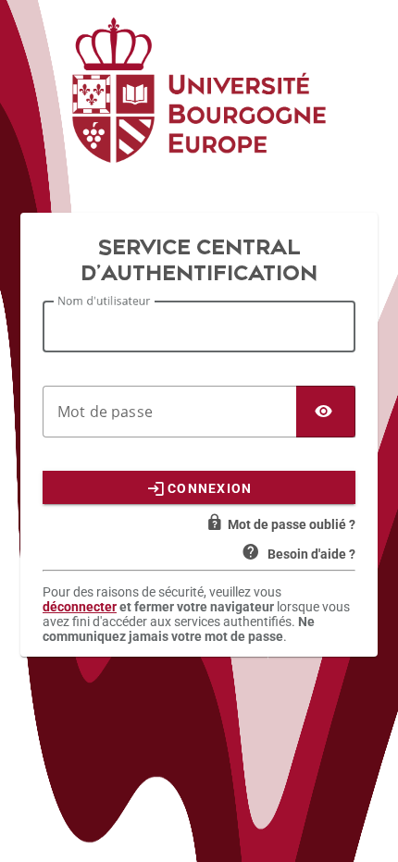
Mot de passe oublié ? (291, 524)
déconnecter (80, 606)
